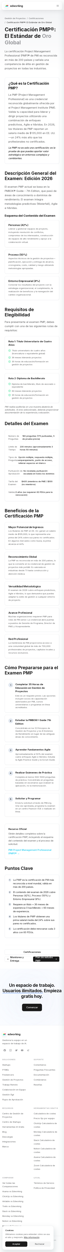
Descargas (7, 1137)
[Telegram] (28, 1050)
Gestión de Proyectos (15, 18)
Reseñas (38, 1084)
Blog (4, 1132)
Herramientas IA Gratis (13, 1127)
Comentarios (40, 1065)
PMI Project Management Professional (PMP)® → (29, 851)
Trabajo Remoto (10, 1084)
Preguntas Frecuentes (44, 1070)
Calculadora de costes (45, 1113)
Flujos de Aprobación (12, 1099)
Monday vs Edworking (13, 1216)
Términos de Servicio (44, 1183)
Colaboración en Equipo (14, 1089)
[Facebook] (4, 1050)
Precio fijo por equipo (44, 1118)
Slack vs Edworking (11, 1211)
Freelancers (8, 1074)
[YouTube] (22, 1050)
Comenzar (32, 1007)
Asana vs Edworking (12, 1191)
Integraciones (9, 1141)
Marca (5, 1146)
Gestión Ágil (8, 1094)
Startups (6, 1065)
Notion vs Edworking (12, 1221)
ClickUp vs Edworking (12, 1196)
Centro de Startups (11, 1122)
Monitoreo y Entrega (17, 959)
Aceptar (16, 1244)
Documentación (41, 1074)
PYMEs (5, 1070)
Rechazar (39, 1244)
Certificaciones (36, 18)
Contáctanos (40, 1079)
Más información (31, 1237)
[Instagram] (10, 1050)
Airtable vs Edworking (12, 1201)
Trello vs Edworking (11, 1206)
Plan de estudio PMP (44, 959)
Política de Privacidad (44, 1188)
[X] (16, 1050)
